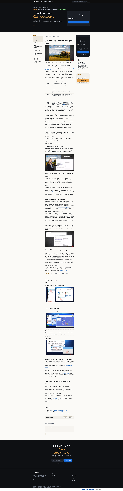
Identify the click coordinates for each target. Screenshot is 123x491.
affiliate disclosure (49, 487)
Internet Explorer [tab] (57, 273)
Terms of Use (74, 475)
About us (73, 473)
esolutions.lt (39, 478)
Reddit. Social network (58, 411)
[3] (52, 202)
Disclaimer (73, 478)
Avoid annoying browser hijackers (38, 43)
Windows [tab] (47, 273)
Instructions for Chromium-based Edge (38, 57)
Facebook (34, 479)
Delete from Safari (37, 63)
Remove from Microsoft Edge (38, 54)
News (42, 1)
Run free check (68, 460)
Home (34, 7)
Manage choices (98, 489)
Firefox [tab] (67, 273)
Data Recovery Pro (54, 398)
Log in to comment (69, 433)
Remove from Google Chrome (38, 62)
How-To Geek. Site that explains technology (58, 410)
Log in (88, 1)
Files (52, 1)
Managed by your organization (64, 207)
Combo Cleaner (48, 191)
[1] (68, 73)
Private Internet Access (64, 373)
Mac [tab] (51, 273)
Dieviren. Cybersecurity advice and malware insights (60, 413)
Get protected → (83, 51)
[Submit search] (73, 1)
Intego (64, 104)
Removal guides (38, 7)
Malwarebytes (55, 191)
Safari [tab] (51, 275)
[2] (63, 108)
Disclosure (73, 480)
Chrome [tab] (47, 275)
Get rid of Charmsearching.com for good (38, 46)
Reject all (91, 489)
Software (49, 1)
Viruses (53, 473)
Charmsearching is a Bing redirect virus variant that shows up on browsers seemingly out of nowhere (38, 39)
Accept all (85, 489)
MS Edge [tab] (63, 273)
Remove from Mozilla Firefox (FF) (37, 59)
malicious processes (63, 270)
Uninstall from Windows (38, 48)
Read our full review (83, 54)
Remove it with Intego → (78, 21)
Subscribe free (83, 80)
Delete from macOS (37, 50)
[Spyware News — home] (36, 1)
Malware (45, 1)
